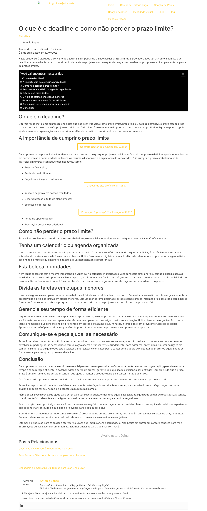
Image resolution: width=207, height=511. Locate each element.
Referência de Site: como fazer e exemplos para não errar (52, 455)
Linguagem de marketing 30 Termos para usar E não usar (52, 467)
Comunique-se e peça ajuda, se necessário (46, 104)
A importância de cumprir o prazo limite (44, 82)
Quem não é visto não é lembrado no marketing (46, 448)
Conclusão (29, 107)
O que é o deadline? (33, 78)
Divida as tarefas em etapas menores (43, 96)
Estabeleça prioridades (35, 93)
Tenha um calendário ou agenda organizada (47, 89)
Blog (172, 11)
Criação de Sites (117, 11)
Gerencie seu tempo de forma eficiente (44, 100)
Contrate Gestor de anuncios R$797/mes (103, 146)
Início (111, 5)
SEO (161, 11)
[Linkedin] (21, 505)
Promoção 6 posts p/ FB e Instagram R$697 (106, 212)
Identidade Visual (143, 11)
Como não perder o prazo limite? (41, 85)
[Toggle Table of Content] (181, 74)
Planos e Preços (117, 18)
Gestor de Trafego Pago (134, 5)
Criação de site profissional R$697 (106, 185)
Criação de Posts (164, 5)
